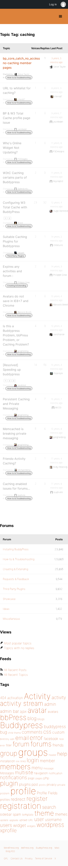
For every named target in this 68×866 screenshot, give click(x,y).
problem (4, 793)
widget (19, 825)
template (27, 814)
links (23, 761)
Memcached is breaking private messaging (14, 433)
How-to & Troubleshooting (19, 77)
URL (30, 820)
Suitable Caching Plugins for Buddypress (15, 241)
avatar (37, 710)
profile (23, 791)
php (46, 778)
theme (44, 813)
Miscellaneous (11, 618)
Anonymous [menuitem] (63, 4)
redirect (18, 799)
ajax (23, 711)
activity (59, 697)
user (39, 819)
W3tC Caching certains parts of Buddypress (15, 177)
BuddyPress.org (6, 16)
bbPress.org (27, 847)
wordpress (50, 824)
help (62, 754)
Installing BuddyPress (16, 549)
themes (61, 814)
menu (37, 767)
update (4, 820)
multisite (24, 772)
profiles (5, 800)
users (6, 825)
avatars (53, 712)
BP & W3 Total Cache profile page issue (16, 117)
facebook (51, 739)
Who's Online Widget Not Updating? (12, 147)
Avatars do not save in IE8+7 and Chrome (15, 300)
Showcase (9, 598)
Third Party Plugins (15, 256)
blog (31, 718)
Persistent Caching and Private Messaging (16, 403)
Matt (57, 847)
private (61, 784)
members (15, 766)
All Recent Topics (16, 675)
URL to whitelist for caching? (17, 90)
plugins (25, 784)
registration (20, 806)
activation (15, 698)
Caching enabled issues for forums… (16, 486)
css (47, 731)
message (48, 768)
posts (42, 784)
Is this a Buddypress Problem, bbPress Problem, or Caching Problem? (16, 335)
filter (9, 745)
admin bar (9, 711)
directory (4, 739)
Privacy (28, 858)
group (8, 753)
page (31, 778)
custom (58, 732)
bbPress (13, 717)
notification (55, 773)
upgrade (13, 820)
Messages (7, 773)
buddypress (55, 726)
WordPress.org (11, 847)
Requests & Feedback (16, 579)
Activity (37, 696)
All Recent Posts (15, 670)
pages (39, 778)
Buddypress (21, 725)
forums (41, 744)
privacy (51, 784)
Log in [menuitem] (53, 4)
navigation (41, 773)
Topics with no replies (19, 648)
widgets (31, 826)
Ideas (6, 608)
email (22, 737)
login (33, 760)
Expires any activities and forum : (12, 271)
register (37, 798)
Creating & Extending (16, 285)
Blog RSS (10, 851)
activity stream (21, 703)
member (47, 760)
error (36, 737)
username (53, 819)
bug (3, 732)
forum (20, 744)
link (17, 761)
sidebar (6, 814)
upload (23, 820)
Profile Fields (47, 793)
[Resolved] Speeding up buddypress (12, 369)
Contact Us (16, 858)
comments (32, 732)
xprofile (8, 830)
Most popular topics (17, 643)
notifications (13, 777)
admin (50, 704)
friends (58, 745)
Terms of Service (43, 858)
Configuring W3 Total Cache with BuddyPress (15, 207)
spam (17, 814)
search (49, 807)
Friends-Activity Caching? (14, 461)
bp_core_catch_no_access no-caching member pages (21, 62)
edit (12, 739)
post (35, 784)
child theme (14, 732)
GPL (6, 858)
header (52, 754)
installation (7, 761)
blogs (40, 719)
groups (33, 752)
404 (3, 698)
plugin (9, 783)
